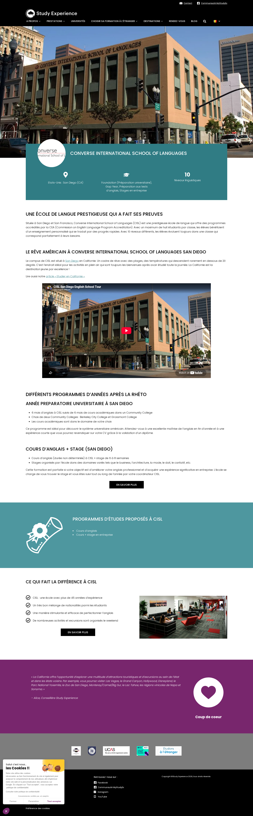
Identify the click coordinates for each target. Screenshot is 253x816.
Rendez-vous (177, 21)
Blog (194, 21)
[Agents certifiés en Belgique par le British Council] (142, 751)
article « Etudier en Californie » (65, 276)
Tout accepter (54, 801)
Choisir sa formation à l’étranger (113, 21)
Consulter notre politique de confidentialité (23, 792)
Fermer (13, 801)
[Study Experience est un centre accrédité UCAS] (116, 751)
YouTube (102, 796)
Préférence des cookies (38, 808)
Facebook (103, 782)
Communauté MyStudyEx (111, 787)
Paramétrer (33, 801)
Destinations (152, 21)
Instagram (103, 792)
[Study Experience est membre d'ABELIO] (76, 751)
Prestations (54, 21)
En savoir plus (126, 485)
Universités (78, 21)
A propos (32, 21)
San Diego (72, 261)
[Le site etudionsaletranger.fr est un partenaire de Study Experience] (168, 751)
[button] (6, 811)
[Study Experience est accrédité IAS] (91, 751)
